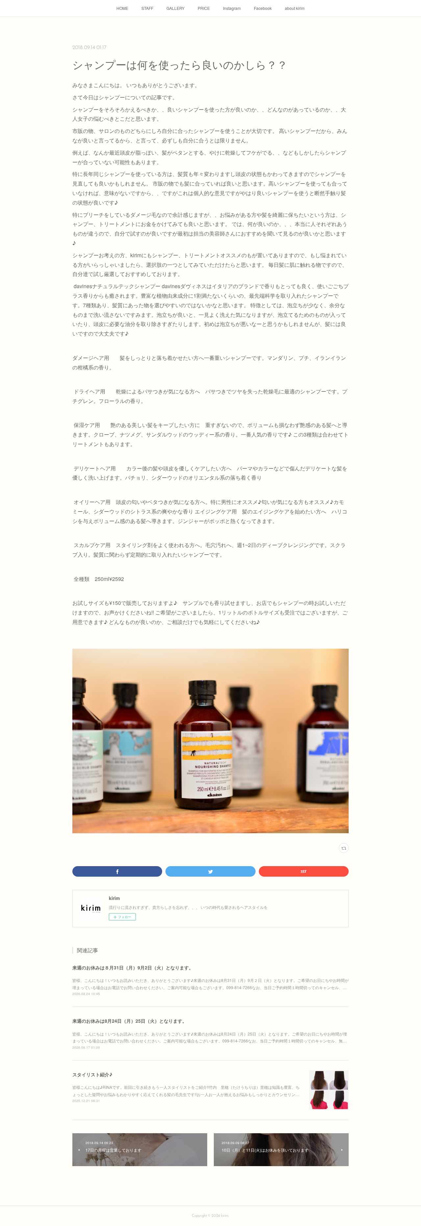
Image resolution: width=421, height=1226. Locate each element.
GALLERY (175, 8)
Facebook (263, 8)
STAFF (147, 8)
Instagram (232, 8)
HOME (122, 8)
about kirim (295, 8)
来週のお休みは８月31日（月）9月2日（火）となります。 (132, 967)
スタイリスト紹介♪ (92, 1074)
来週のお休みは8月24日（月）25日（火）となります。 (129, 1020)
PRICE (204, 8)
